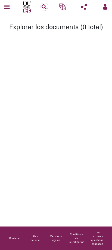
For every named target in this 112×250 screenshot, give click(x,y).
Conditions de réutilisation (76, 238)
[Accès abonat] (105, 6)
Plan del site (35, 238)
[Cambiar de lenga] (62, 6)
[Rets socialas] (84, 6)
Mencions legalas (56, 238)
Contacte (14, 238)
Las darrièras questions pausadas (97, 238)
